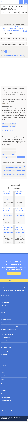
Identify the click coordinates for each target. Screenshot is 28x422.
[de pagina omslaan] (24, 27)
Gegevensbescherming (5, 397)
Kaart (9, 12)
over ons (2, 386)
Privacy (7, 280)
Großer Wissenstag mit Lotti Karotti (8, 233)
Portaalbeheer (4, 404)
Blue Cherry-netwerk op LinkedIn (9, 157)
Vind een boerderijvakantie (6, 322)
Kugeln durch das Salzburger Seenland (19, 233)
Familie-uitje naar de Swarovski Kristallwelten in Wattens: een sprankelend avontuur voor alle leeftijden (13, 175)
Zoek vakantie (4, 312)
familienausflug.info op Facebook (9, 126)
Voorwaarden (3, 390)
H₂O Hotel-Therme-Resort (8, 216)
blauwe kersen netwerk (5, 362)
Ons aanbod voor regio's (6, 347)
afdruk (2, 393)
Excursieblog (3, 315)
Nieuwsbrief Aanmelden (6, 319)
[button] (2, 51)
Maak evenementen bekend (6, 344)
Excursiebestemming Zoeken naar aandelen (14, 55)
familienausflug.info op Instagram (9, 123)
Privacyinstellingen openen (16, 280)
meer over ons (21, 157)
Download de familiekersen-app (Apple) (9, 329)
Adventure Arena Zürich (8, 199)
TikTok (2, 379)
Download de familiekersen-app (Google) (9, 326)
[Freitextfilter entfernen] (21, 2)
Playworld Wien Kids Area (20, 216)
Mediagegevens (4, 354)
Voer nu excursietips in (14, 273)
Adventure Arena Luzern (20, 199)
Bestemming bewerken (5, 337)
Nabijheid (16, 12)
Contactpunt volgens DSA (6, 400)
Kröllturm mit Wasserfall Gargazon (9, 30)
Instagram (3, 372)
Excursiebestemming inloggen (8, 410)
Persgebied (3, 365)
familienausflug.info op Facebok (8, 151)
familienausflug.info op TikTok (8, 154)
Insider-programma (5, 368)
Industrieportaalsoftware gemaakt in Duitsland (10, 418)
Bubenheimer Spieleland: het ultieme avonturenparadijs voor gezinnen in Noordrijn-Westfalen (13, 167)
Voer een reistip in (4, 340)
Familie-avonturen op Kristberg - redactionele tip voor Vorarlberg (14, 171)
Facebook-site (4, 375)
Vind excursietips (4, 305)
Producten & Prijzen (5, 351)
